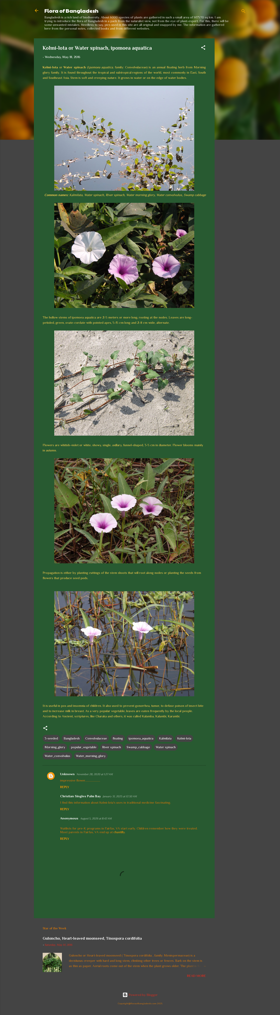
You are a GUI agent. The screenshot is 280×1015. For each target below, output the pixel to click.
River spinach (111, 747)
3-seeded (51, 738)
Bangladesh (72, 738)
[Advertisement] (232, 104)
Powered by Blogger (143, 995)
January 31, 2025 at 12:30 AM (120, 796)
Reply (64, 787)
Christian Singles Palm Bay (80, 796)
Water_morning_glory (91, 756)
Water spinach (166, 747)
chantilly (119, 832)
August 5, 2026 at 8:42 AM (96, 818)
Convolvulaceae (96, 738)
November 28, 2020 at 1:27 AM (94, 774)
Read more (196, 976)
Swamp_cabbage (138, 747)
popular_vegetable (83, 747)
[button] (203, 48)
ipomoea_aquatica (141, 738)
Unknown (67, 774)
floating (118, 738)
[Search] (243, 12)
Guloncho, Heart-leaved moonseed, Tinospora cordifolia (92, 938)
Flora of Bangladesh (71, 10)
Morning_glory (55, 747)
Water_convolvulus (57, 756)
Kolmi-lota (184, 738)
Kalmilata (165, 738)
